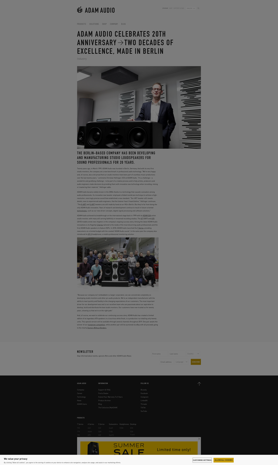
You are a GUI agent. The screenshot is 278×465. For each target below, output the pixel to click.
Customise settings (202, 460)
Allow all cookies (223, 460)
